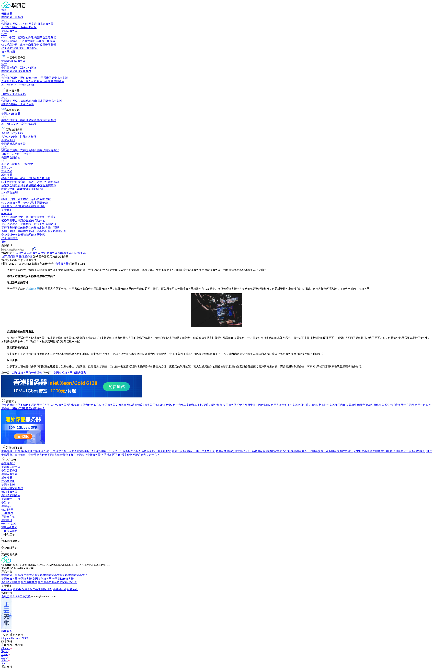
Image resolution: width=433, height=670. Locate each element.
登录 (4, 238)
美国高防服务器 (41, 578)
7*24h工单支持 (22, 596)
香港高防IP (8, 481)
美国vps (5, 506)
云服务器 (6, 13)
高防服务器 (8, 140)
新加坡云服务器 (10, 495)
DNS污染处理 (68, 582)
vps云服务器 (8, 523)
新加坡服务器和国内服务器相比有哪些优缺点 (346, 404)
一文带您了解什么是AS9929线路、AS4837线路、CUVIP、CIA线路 (90, 451)
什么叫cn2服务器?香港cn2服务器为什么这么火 (74, 404)
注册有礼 (12, 238)
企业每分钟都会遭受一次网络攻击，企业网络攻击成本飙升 (317, 451)
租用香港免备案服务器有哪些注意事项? (294, 404)
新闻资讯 (12, 256)
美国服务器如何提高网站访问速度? (123, 404)
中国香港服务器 (33, 575)
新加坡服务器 (9, 491)
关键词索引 (59, 589)
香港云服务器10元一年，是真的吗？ (193, 451)
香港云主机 (8, 516)
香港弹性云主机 (10, 499)
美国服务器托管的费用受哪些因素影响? (246, 404)
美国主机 (6, 520)
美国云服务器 (9, 474)
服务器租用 (8, 51)
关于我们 (6, 209)
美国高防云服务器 (63, 578)
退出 (4, 241)
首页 (4, 10)
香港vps (5, 502)
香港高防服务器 (10, 467)
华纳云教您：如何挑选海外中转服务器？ (79, 454)
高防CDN (7, 167)
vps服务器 (7, 513)
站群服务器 (65, 253)
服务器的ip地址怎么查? (158, 404)
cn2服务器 (7, 509)
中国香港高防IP (77, 575)
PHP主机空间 (9, 527)
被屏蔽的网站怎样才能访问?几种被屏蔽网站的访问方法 (249, 451)
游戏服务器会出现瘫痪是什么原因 (393, 404)
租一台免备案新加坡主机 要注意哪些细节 (197, 404)
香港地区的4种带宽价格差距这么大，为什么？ (131, 454)
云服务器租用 (9, 530)
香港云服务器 (9, 470)
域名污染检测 (32, 589)
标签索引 (72, 589)
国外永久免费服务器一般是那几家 (150, 451)
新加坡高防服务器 (49, 582)
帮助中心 (18, 589)
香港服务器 (8, 463)
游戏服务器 (32, 288)
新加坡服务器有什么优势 (27, 372)
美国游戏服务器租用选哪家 (69, 372)
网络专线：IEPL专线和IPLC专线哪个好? (25, 451)
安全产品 (6, 171)
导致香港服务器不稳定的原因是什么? (23, 404)
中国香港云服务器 (12, 575)
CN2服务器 (79, 253)
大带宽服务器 (49, 253)
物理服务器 (25, 256)
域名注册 (6, 477)
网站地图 (46, 589)
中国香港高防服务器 (55, 575)
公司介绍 (6, 589)
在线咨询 (7, 596)
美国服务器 (8, 484)
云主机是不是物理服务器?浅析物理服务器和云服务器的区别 (389, 451)
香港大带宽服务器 (12, 488)
